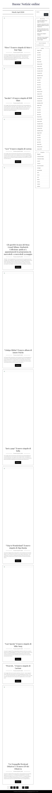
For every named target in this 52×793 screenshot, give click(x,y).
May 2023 (39, 139)
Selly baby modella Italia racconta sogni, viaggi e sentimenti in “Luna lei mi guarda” (43, 30)
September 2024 (40, 103)
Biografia (38, 154)
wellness (38, 186)
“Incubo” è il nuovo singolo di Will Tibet (18, 99)
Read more (18, 62)
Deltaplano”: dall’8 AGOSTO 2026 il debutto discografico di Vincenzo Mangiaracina (43, 25)
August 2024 (39, 105)
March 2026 (39, 61)
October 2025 (39, 73)
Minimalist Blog (29, 791)
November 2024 (40, 98)
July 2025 (38, 80)
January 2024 (39, 121)
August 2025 (39, 77)
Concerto (38, 163)
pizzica (38, 179)
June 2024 (39, 109)
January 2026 (39, 66)
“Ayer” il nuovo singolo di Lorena (18, 149)
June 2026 (39, 54)
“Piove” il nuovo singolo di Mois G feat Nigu (18, 48)
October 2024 (39, 100)
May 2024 (39, 112)
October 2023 (39, 128)
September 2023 (40, 130)
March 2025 (39, 89)
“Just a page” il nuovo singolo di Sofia (18, 449)
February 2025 (39, 91)
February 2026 (39, 64)
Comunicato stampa (40, 158)
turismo (38, 181)
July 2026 (38, 52)
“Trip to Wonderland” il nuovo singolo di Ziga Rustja (18, 546)
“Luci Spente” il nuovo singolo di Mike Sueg (18, 645)
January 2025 (39, 93)
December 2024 (40, 96)
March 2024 (39, 116)
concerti (38, 161)
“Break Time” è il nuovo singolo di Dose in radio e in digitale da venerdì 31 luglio (42, 38)
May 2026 (39, 57)
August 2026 (39, 50)
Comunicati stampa (40, 156)
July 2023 (38, 135)
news (38, 177)
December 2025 (40, 68)
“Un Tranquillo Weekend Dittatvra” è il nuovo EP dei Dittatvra (18, 766)
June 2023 (39, 137)
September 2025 (40, 75)
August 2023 (39, 132)
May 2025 (39, 84)
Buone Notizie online (26, 4)
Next (27, 787)
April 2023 (39, 142)
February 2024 (39, 119)
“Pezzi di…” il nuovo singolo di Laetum (18, 667)
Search (46, 14)
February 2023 (39, 146)
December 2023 (40, 123)
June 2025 (39, 82)
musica (38, 174)
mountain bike (39, 170)
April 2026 (39, 59)
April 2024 (39, 114)
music (38, 172)
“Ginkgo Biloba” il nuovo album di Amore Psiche (18, 351)
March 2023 (39, 144)
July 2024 (38, 107)
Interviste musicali (40, 165)
